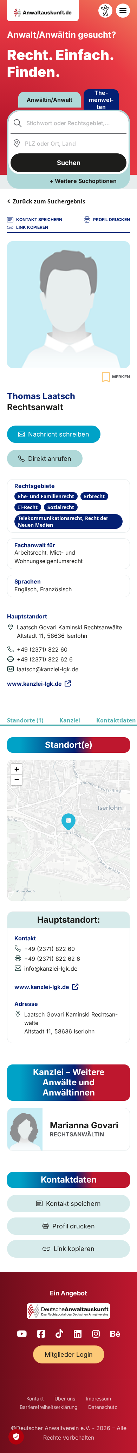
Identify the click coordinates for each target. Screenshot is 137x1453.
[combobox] (69, 123)
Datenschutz (102, 1407)
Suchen (68, 162)
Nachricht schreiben (58, 434)
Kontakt (35, 1399)
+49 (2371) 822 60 (42, 649)
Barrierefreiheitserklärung (49, 1407)
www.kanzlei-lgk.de (34, 683)
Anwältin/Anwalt (49, 99)
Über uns (64, 1399)
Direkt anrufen (49, 458)
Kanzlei (69, 720)
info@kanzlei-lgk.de (50, 968)
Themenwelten (101, 99)
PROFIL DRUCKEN (111, 219)
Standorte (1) (25, 720)
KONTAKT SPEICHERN (39, 219)
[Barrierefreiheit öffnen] (105, 11)
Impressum (98, 1399)
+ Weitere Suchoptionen (83, 180)
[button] (68, 821)
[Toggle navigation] (123, 11)
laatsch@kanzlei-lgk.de (47, 669)
